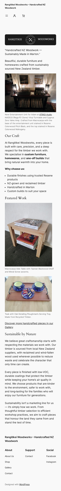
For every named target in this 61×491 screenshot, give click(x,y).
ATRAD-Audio (45, 114)
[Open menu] (6, 15)
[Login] (14, 16)
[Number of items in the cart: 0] (23, 16)
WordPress (24, 484)
